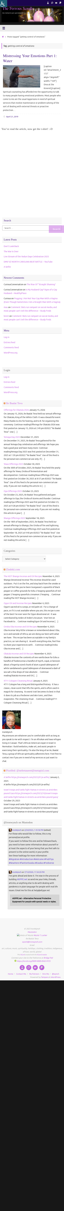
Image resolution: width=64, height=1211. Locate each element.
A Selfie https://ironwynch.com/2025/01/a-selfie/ (27, 777)
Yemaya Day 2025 (12, 437)
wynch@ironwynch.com (32, 942)
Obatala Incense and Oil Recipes (19, 653)
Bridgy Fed (48, 958)
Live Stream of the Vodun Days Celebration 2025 (26, 256)
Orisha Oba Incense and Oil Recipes (20, 626)
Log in (6, 337)
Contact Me (21, 974)
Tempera (45, 977)
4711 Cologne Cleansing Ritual (18, 680)
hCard (22, 955)
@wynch (55, 974)
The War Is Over (11, 251)
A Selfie (7, 266)
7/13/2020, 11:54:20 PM (34, 872)
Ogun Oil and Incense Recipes (18, 603)
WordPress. (56, 977)
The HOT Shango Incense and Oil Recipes (23, 576)
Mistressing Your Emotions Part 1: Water (30, 58)
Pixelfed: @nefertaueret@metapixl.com (27, 770)
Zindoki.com (13, 569)
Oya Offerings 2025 (13, 491)
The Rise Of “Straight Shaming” (41, 284)
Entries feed (9, 342)
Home (10, 974)
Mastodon (32, 932)
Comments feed (11, 347)
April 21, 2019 (12, 117)
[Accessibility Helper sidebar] (3, 3)
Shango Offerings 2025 (14, 518)
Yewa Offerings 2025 (13, 464)
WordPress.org (10, 352)
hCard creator (42, 955)
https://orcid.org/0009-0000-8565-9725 (33, 961)
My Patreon (34, 974)
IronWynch (16, 830)
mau (6, 307)
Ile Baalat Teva (14, 403)
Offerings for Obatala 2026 (16, 410)
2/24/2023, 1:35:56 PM (33, 830)
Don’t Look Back (11, 246)
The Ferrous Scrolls (18, 8)
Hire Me (45, 974)
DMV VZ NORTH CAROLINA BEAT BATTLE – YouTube (28, 261)
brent (6, 316)
